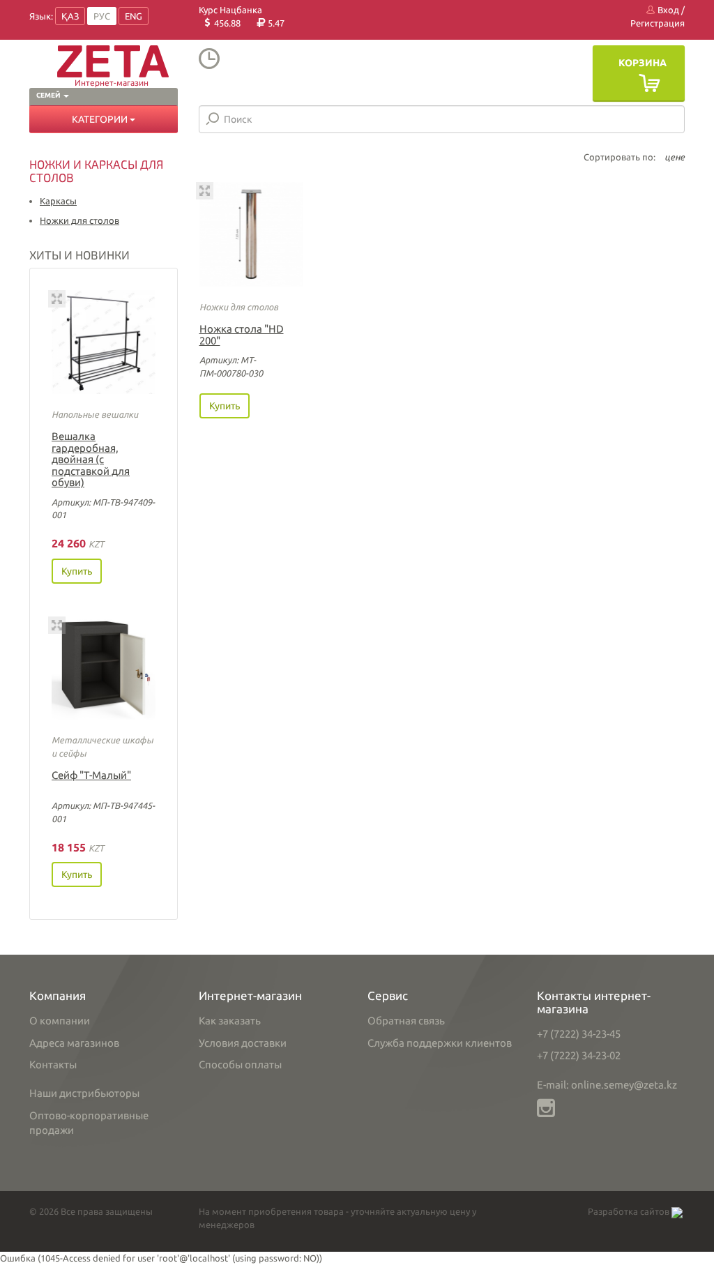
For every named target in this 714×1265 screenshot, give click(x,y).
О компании (59, 1021)
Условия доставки (243, 1043)
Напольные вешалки (95, 414)
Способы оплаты (240, 1064)
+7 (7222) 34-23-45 (579, 1034)
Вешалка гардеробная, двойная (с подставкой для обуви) (91, 459)
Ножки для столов (79, 220)
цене (674, 157)
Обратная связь (406, 1021)
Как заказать (230, 1021)
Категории (101, 119)
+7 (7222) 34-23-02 (579, 1055)
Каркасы (58, 201)
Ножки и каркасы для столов (96, 170)
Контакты (53, 1064)
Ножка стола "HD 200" (241, 335)
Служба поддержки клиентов (439, 1043)
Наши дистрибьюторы (84, 1093)
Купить (76, 571)
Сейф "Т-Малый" (91, 775)
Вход (667, 10)
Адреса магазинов (74, 1043)
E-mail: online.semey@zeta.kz (607, 1085)
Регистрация (657, 23)
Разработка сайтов (629, 1211)
